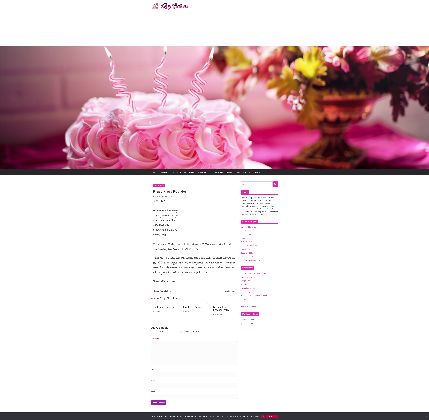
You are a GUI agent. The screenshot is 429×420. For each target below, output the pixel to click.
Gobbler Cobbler (247, 253)
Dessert (164, 172)
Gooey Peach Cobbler (163, 291)
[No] (426, 417)
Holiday (230, 172)
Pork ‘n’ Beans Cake (248, 234)
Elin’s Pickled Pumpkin (249, 306)
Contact (257, 172)
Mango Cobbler (228, 291)
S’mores (244, 284)
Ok (263, 416)
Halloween (202, 172)
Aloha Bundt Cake (247, 242)
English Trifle (246, 303)
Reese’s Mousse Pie (248, 231)
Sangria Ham (246, 281)
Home (155, 172)
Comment (155, 338)
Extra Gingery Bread (248, 288)
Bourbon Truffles (247, 257)
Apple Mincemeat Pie (164, 306)
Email (153, 380)
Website (153, 391)
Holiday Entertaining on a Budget (253, 273)
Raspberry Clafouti (192, 306)
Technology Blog (247, 323)
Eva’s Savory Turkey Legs (250, 292)
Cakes (191, 172)
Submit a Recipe (243, 172)
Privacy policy (272, 416)
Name (153, 369)
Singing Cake (246, 249)
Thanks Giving (217, 172)
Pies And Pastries (178, 172)
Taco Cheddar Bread (248, 227)
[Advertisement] (214, 29)
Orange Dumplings (248, 238)
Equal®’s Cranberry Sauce (251, 299)
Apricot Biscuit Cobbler (249, 245)
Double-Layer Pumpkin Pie (251, 260)
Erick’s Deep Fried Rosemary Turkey (254, 295)
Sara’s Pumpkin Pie (248, 277)
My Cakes (169, 196)
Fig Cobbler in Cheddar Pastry (221, 308)
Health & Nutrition (248, 320)
